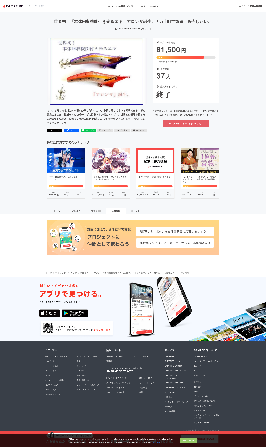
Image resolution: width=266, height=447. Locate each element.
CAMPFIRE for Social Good (176, 370)
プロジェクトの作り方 (115, 387)
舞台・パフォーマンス (86, 389)
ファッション (50, 375)
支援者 (96, 210)
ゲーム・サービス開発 (54, 380)
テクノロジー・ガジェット (56, 356)
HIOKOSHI (169, 397)
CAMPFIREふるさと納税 (175, 387)
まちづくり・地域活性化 (87, 356)
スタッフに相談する (140, 356)
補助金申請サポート (173, 411)
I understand (188, 440)
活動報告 (76, 210)
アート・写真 (50, 389)
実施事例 (143, 387)
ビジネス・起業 (51, 384)
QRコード (140, 130)
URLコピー (106, 130)
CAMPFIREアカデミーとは (117, 378)
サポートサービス (146, 382)
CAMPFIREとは (200, 356)
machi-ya (168, 406)
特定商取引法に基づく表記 (205, 401)
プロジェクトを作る (114, 356)
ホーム (56, 210)
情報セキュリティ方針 (203, 405)
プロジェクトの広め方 (115, 392)
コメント (135, 210)
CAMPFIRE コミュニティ (175, 361)
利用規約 (197, 386)
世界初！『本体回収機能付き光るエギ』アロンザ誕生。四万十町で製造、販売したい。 (136, 272)
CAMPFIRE (169, 356)
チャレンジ (81, 365)
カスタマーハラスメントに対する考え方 (207, 416)
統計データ (144, 392)
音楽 (78, 361)
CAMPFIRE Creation (173, 365)
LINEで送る (90, 130)
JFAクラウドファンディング (176, 401)
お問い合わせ (199, 375)
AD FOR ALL (170, 392)
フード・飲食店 (51, 365)
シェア (73, 130)
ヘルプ (197, 370)
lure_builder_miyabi (127, 28)
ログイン (243, 6)
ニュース (197, 365)
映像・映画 (81, 375)
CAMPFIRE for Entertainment (171, 376)
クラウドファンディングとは (118, 382)
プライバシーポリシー (203, 396)
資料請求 (110, 361)
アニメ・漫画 (50, 370)
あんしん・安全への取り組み (206, 361)
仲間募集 (115, 211)
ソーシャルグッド (52, 394)
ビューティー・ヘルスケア (88, 384)
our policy (157, 442)
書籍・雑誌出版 (83, 380)
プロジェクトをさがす (149, 6)
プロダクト (146, 28)
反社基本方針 (199, 410)
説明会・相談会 (145, 378)
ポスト (56, 130)
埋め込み (123, 130)
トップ (49, 272)
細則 (196, 391)
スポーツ (80, 370)
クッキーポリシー (201, 422)
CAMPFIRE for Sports (174, 382)
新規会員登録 (256, 6)
